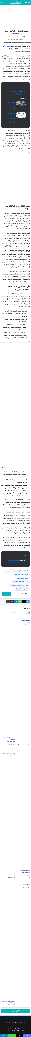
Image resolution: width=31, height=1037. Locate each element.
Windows (7, 46)
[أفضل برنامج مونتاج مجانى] (8, 748)
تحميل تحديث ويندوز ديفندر (20, 574)
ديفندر (28, 518)
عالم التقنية (14, 9)
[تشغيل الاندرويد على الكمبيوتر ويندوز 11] (8, 937)
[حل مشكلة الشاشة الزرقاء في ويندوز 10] (8, 673)
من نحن (8, 1030)
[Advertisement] (15, 20)
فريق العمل (17, 1028)
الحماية (26, 571)
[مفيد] (15, 2)
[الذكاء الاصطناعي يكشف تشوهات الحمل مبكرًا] (21, 104)
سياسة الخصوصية (10, 1028)
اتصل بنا (23, 1028)
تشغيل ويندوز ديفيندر (22, 578)
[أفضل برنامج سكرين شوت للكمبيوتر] (23, 615)
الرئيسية (19, 9)
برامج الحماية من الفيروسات (13, 571)
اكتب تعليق (15, 1011)
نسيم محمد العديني (18, 36)
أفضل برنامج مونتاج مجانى (9, 753)
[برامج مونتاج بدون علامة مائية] (23, 879)
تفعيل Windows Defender (20, 582)
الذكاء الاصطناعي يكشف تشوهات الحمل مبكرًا (11, 105)
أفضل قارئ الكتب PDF (24, 870)
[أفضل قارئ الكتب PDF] (23, 806)
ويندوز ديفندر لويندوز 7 (22, 589)
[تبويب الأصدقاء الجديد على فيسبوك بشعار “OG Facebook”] (21, 115)
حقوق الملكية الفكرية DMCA (18, 1030)
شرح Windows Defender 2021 (19, 585)
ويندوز (10, 9)
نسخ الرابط (6, 594)
